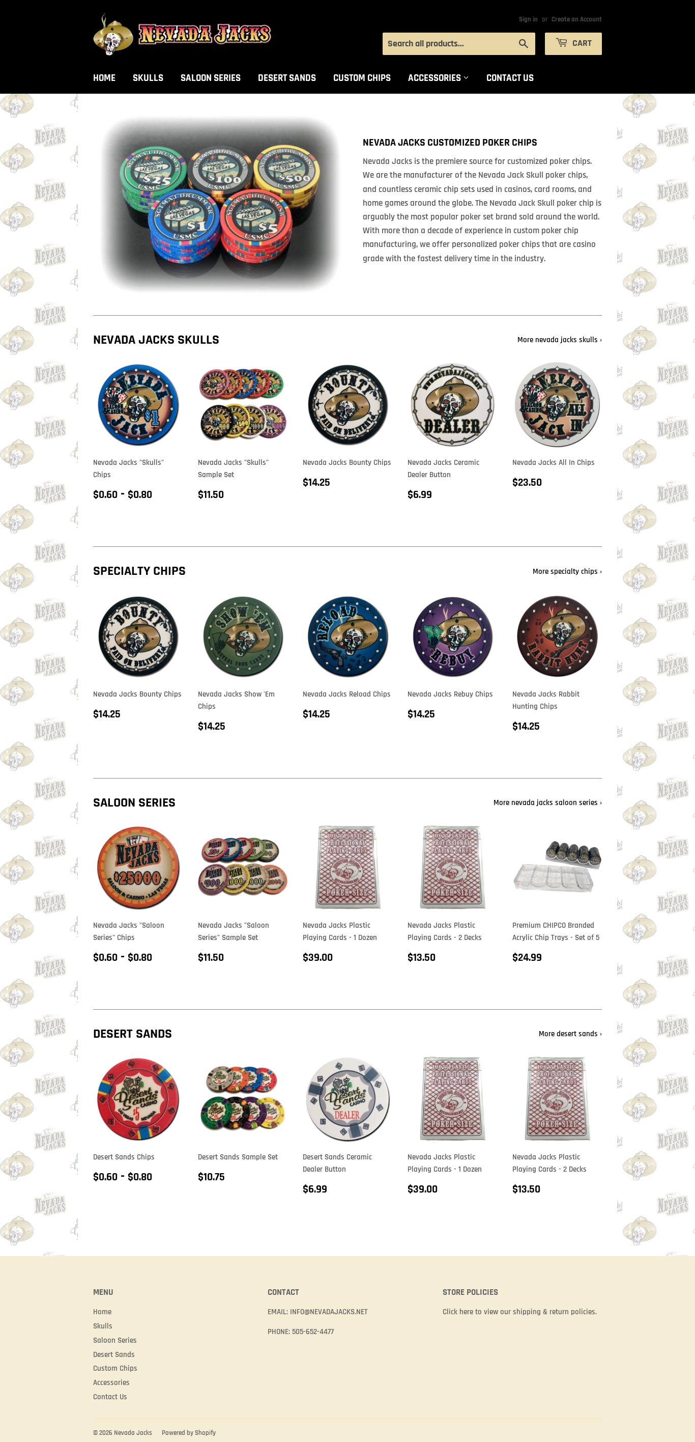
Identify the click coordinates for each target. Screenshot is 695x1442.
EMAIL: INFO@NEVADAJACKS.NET (318, 1312)
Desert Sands (287, 78)
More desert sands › (570, 1034)
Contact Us (510, 78)
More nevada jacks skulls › (559, 340)
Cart (581, 43)
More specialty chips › (567, 571)
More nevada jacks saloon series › (548, 803)
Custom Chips (362, 78)
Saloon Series (211, 78)
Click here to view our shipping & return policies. (520, 1312)
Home (104, 78)
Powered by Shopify (189, 1433)
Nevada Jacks (133, 1433)
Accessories (435, 78)
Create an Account (577, 19)
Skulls (148, 78)
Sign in (528, 19)
